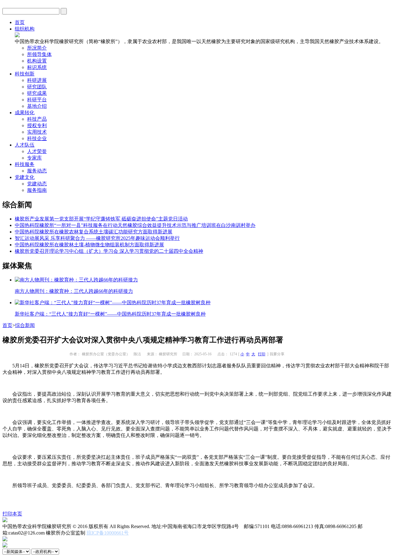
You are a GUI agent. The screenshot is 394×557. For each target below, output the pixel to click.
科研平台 (37, 99)
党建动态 (37, 183)
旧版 (387, 11)
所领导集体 (39, 54)
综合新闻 (25, 325)
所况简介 (37, 47)
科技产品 (37, 119)
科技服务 (24, 164)
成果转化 (24, 112)
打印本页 (12, 513)
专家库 (34, 157)
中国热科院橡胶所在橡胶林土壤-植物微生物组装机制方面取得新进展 (89, 244)
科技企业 (37, 138)
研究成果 (37, 93)
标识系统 (37, 67)
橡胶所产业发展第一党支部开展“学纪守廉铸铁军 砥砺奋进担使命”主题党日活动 (101, 218)
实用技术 (37, 132)
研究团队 (37, 86)
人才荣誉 (37, 151)
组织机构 (24, 28)
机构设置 (37, 60)
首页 (20, 22)
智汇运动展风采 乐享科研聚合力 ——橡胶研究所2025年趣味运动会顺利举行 (97, 238)
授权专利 (37, 125)
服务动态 (37, 170)
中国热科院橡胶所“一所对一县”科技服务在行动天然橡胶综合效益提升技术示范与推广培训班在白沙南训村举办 (135, 225)
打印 (261, 354)
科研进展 (37, 80)
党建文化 (24, 177)
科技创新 (24, 73)
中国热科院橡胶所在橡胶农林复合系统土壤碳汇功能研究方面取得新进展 (93, 231)
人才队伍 (24, 144)
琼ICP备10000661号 (107, 532)
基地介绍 (37, 106)
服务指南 (37, 190)
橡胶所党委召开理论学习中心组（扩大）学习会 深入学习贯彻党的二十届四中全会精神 (109, 251)
